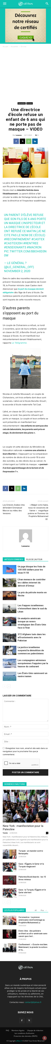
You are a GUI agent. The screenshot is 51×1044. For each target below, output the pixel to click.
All (36, 910)
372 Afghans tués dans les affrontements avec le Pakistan (32, 637)
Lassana (19, 135)
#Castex (37, 239)
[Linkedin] (35, 141)
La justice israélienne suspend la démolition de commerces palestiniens (31, 650)
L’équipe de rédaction (35, 1030)
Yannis (5, 833)
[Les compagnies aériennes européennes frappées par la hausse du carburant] (9, 663)
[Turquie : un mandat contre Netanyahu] (9, 854)
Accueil (5, 46)
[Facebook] (16, 141)
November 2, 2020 (17, 271)
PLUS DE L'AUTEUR (34, 559)
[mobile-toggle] (4, 3)
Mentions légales (18, 1030)
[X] (22, 141)
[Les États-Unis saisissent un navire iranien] (9, 676)
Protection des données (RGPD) (25, 1036)
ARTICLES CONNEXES (13, 559)
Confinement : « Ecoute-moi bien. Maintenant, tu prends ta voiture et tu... (33, 947)
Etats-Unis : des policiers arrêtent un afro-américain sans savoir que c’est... (32, 933)
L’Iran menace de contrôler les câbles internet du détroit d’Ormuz (32, 582)
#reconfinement (17, 239)
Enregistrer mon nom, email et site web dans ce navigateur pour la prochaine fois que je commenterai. (25, 751)
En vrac (23, 46)
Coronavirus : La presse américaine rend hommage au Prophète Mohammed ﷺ (31, 920)
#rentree (30, 243)
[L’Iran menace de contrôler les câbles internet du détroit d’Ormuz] (9, 582)
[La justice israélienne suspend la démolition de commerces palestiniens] (9, 650)
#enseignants (15, 247)
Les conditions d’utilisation (24, 1033)
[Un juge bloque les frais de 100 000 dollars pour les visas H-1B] (9, 569)
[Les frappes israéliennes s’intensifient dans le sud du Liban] (9, 608)
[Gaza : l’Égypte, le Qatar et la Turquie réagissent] (9, 867)
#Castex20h (13, 243)
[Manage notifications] (44, 1038)
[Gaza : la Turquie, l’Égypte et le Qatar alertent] (9, 893)
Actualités (14, 46)
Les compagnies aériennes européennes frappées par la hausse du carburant (33, 663)
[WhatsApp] (28, 141)
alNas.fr (19, 1041)
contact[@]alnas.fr (33, 1002)
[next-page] (8, 686)
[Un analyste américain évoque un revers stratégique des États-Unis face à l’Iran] (9, 621)
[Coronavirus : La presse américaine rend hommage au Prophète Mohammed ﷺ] (9, 920)
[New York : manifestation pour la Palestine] (25, 806)
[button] (47, 3)
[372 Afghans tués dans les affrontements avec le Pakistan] (9, 637)
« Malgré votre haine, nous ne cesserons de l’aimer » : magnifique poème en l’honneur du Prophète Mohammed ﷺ (38, 512)
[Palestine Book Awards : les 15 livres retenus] (9, 880)
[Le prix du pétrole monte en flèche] (9, 595)
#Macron (34, 247)
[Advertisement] (25, 74)
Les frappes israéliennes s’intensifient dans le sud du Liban (32, 608)
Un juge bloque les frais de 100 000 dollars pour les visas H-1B (31, 569)
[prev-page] (4, 686)
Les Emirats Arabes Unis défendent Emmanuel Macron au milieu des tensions (14, 509)
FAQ (7, 1030)
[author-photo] (25, 542)
